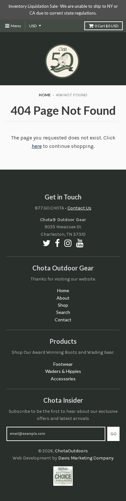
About (63, 298)
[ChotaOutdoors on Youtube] (80, 243)
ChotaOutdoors (71, 451)
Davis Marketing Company (86, 458)
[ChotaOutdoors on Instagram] (68, 243)
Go (113, 434)
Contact (63, 319)
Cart (106, 25)
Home (45, 94)
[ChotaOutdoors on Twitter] (46, 243)
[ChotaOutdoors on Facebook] (57, 243)
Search (63, 312)
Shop (63, 305)
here (37, 146)
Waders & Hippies (63, 371)
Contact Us (79, 208)
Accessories (63, 378)
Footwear (63, 364)
